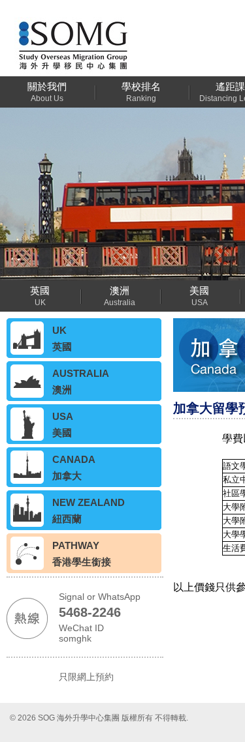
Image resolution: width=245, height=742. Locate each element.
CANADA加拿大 (73, 467)
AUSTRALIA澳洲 (80, 381)
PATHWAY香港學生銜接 (81, 553)
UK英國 (62, 338)
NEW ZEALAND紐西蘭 (88, 510)
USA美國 (62, 424)
